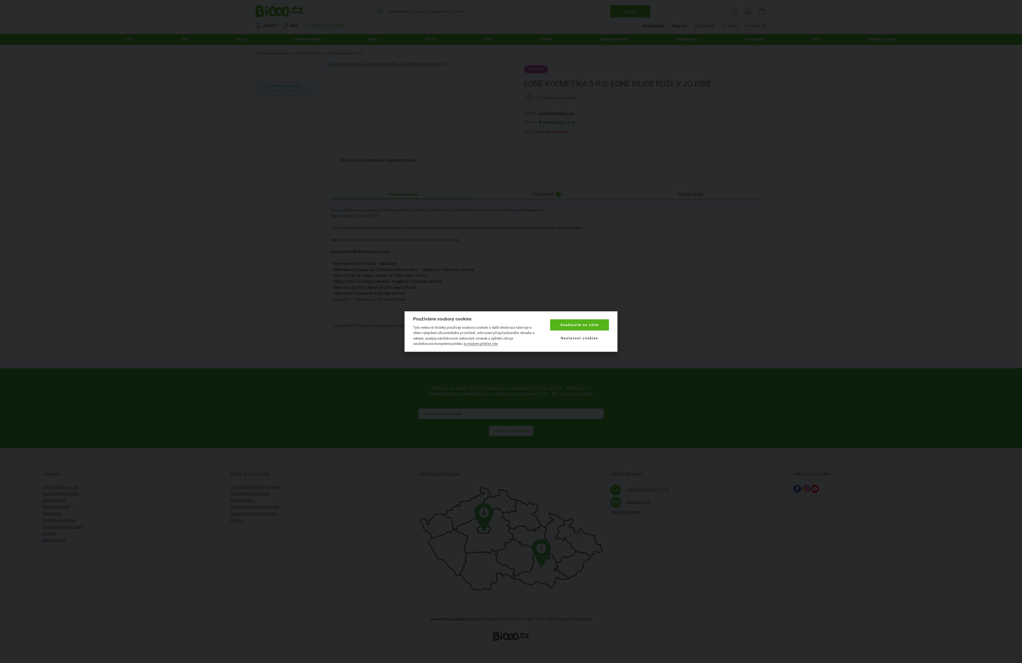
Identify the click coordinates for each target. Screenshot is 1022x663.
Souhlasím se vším (580, 325)
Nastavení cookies (579, 338)
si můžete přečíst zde (481, 343)
